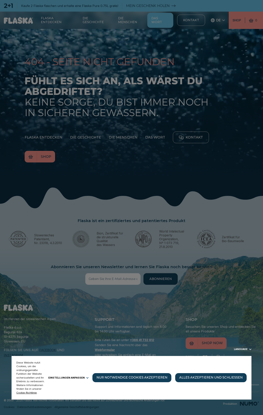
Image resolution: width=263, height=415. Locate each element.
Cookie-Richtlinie (26, 392)
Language (241, 349)
